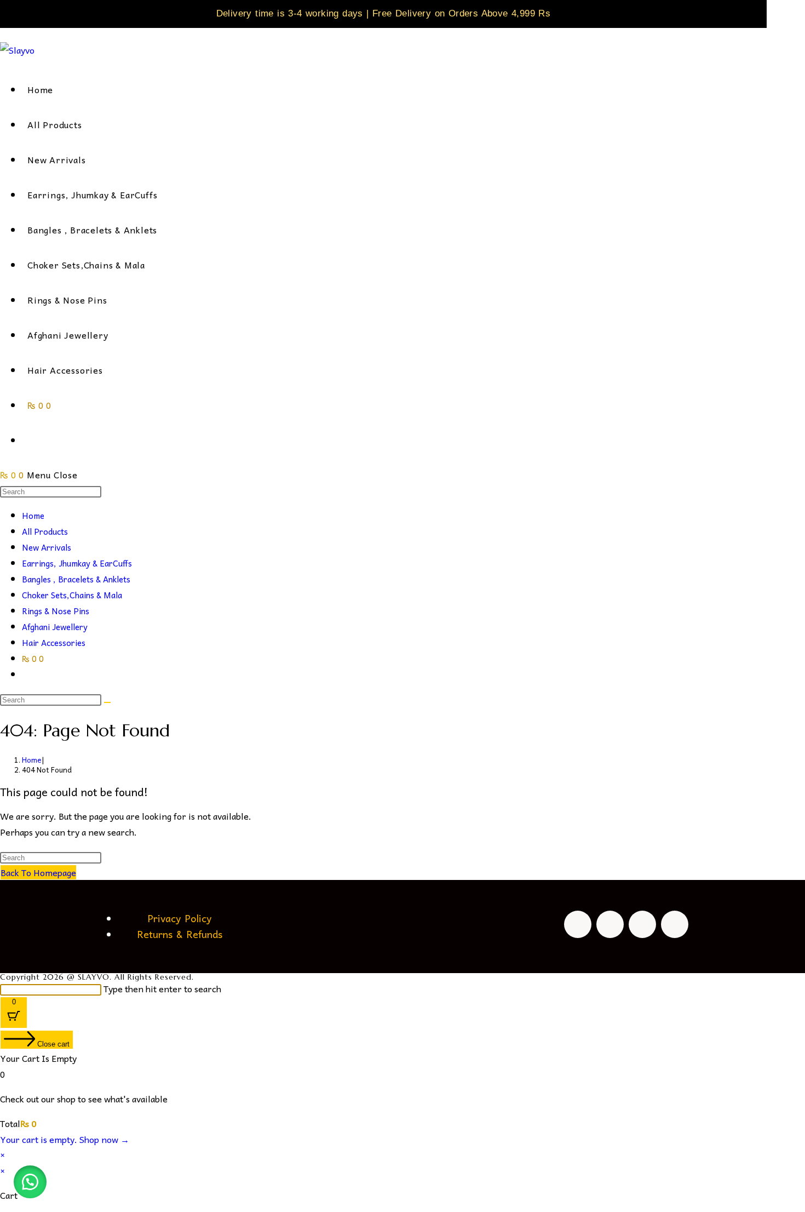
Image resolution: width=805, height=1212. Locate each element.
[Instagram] (610, 924)
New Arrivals (46, 547)
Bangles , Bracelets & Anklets (76, 579)
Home (33, 515)
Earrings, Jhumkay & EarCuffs (77, 563)
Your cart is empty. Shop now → (64, 1139)
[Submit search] (107, 702)
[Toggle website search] (30, 440)
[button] (30, 1181)
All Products (45, 531)
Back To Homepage (38, 872)
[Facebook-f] (577, 924)
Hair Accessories (53, 642)
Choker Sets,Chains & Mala (72, 595)
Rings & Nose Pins (55, 611)
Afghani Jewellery (55, 626)
